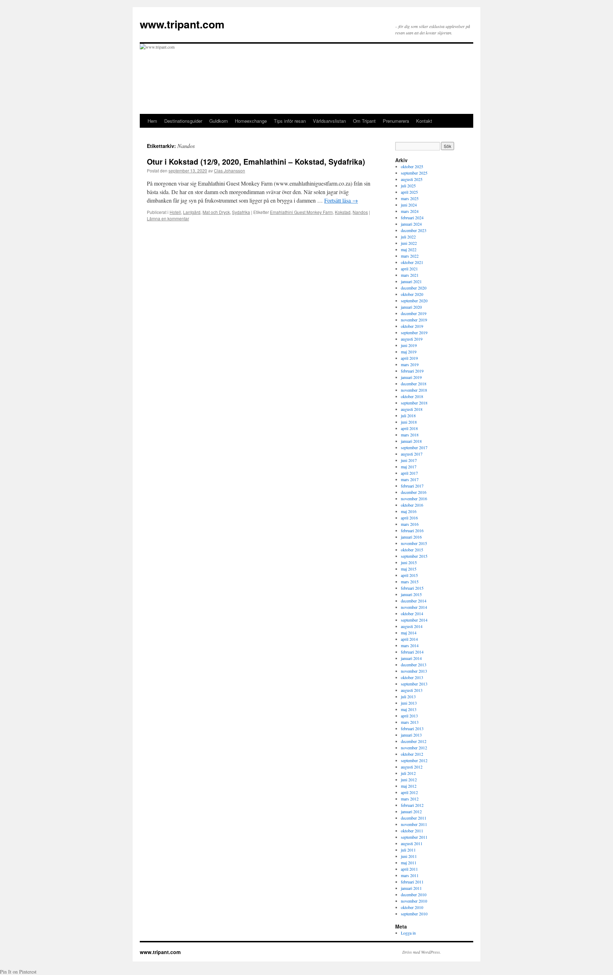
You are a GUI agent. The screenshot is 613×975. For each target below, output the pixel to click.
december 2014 (413, 601)
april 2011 (409, 869)
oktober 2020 (412, 294)
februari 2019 (412, 371)
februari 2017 (412, 486)
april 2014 (409, 639)
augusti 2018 (412, 409)
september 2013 (414, 684)
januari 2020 (411, 307)
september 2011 (414, 837)
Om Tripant (364, 120)
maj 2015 (408, 569)
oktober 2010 (412, 907)
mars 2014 (410, 645)
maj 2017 (408, 466)
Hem (152, 120)
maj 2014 (408, 632)
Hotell (175, 212)
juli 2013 (408, 696)
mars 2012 (410, 799)
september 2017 (414, 447)
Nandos (360, 212)
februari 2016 (412, 530)
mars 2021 (410, 275)
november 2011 (414, 824)
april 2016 (409, 517)
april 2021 (409, 268)
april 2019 (409, 358)
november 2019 (414, 320)
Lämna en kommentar (168, 218)
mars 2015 (410, 581)
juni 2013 (409, 703)
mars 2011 (410, 875)
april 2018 (409, 428)
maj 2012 (408, 786)
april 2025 (409, 192)
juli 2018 (408, 415)
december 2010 (413, 894)
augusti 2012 (412, 767)
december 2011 (413, 818)
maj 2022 (408, 249)
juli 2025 (408, 185)
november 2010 (414, 901)
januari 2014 (411, 658)
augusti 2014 (412, 626)
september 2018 (414, 403)
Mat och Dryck (216, 212)
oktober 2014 (412, 613)
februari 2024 (412, 217)
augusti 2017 (412, 454)
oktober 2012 (412, 754)
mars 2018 (410, 434)
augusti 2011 (412, 843)
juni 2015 (409, 562)
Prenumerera (396, 120)
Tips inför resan (290, 120)
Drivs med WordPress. (421, 952)
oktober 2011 (412, 830)
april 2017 (409, 473)
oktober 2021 (412, 262)
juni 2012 (409, 779)
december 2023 (413, 230)
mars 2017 (410, 479)
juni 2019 (409, 345)
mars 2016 (410, 524)
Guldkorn (218, 120)
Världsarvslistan (329, 120)
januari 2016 (411, 537)
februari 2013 (412, 728)
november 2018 (414, 390)
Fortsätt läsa (341, 200)
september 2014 (414, 620)
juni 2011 (409, 856)
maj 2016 (408, 511)
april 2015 (409, 575)
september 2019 (414, 332)
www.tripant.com (182, 24)
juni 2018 (409, 422)
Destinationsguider (183, 120)
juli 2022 (408, 236)
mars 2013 (410, 722)
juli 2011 (408, 850)
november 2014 (414, 607)
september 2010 (414, 913)
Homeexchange (251, 120)
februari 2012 (412, 805)
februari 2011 (412, 882)
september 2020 (414, 300)
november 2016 (414, 498)
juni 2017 (409, 460)
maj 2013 (408, 709)
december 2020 (413, 288)
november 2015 (414, 543)
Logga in (408, 933)
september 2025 (414, 173)
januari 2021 (411, 281)
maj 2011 (408, 862)
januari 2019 (411, 377)
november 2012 (414, 747)
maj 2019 (408, 351)
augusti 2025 (412, 179)
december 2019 (413, 313)
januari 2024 (411, 224)
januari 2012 (411, 811)
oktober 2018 (412, 396)
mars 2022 (410, 256)
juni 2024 (409, 205)
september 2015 (414, 556)
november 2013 (414, 671)
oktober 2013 (412, 677)
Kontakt (424, 120)
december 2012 (413, 741)
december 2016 (413, 492)
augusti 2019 (412, 339)
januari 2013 (411, 735)
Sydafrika (241, 212)
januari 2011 (411, 888)
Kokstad (342, 212)
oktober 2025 (412, 166)
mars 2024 (410, 211)
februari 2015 (412, 588)
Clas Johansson (229, 170)
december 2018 (413, 383)
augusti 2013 (412, 690)
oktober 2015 (412, 549)
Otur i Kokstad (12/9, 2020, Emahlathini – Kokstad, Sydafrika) (256, 161)
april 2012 (409, 792)
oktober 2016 (412, 505)
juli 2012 (408, 773)
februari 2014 (412, 652)
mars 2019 (410, 364)
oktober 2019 (412, 326)
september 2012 (414, 760)
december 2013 (413, 664)
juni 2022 (409, 243)
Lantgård (191, 212)
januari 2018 (411, 441)
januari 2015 (411, 594)
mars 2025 (410, 198)
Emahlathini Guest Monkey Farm (301, 212)
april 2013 (409, 715)
